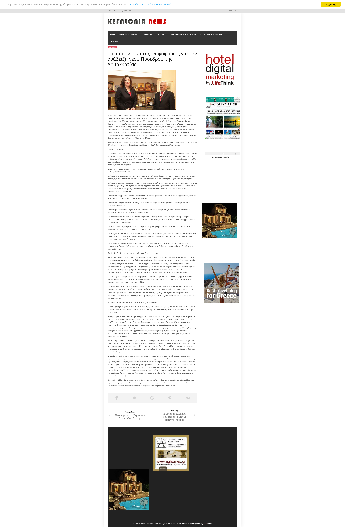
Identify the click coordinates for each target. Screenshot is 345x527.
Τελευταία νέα (112, 47)
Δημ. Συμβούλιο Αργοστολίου (183, 34)
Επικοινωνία (232, 11)
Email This (188, 398)
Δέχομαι (331, 4)
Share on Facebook (116, 398)
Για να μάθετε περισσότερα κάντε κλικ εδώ (149, 4)
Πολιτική (123, 34)
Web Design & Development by (194, 524)
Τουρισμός (162, 34)
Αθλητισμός (149, 34)
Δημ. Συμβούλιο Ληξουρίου (211, 34)
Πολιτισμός (135, 34)
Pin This (170, 398)
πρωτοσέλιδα (216, 157)
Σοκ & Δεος (114, 41)
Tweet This (134, 398)
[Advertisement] (219, 179)
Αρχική (112, 34)
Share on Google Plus (152, 398)
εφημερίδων (226, 157)
